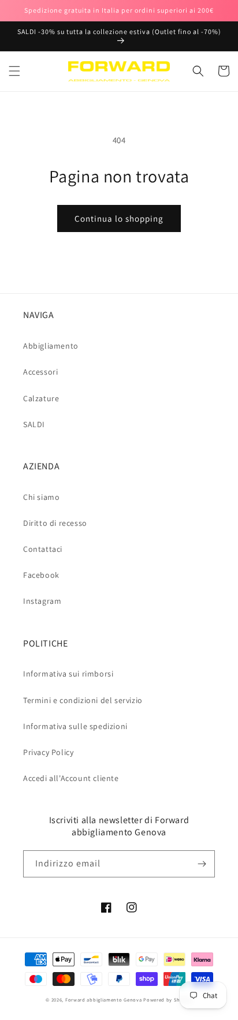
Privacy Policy (48, 752)
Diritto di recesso (55, 523)
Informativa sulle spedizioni (75, 726)
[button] (14, 71)
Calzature (41, 398)
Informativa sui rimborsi (68, 673)
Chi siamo (41, 497)
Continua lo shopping (119, 218)
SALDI (34, 424)
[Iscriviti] (201, 863)
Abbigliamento (51, 346)
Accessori (40, 372)
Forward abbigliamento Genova (103, 999)
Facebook (41, 575)
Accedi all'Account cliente (71, 778)
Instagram (42, 601)
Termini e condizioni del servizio (83, 700)
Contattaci (42, 549)
